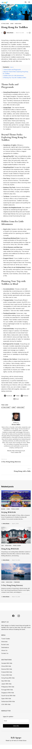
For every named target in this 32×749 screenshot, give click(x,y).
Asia (2, 545)
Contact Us (4, 653)
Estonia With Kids (6, 669)
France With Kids (6, 675)
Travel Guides (15, 509)
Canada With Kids (6, 663)
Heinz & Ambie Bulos (19, 740)
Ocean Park (7, 107)
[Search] (25, 2)
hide (12, 67)
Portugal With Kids (7, 690)
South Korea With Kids (8, 695)
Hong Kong (18, 23)
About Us (4, 650)
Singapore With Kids (7, 692)
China (11, 23)
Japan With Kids (6, 684)
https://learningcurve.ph (18, 450)
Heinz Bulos (10, 32)
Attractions (5, 23)
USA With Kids (5, 704)
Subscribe (16, 726)
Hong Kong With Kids (10, 549)
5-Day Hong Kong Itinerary (12, 585)
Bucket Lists (5, 644)
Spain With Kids (6, 698)
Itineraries (17, 582)
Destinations (5, 647)
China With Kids (6, 666)
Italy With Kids (5, 681)
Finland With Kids (6, 672)
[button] (29, 2)
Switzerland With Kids (8, 701)
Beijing (3, 509)
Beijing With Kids (8, 512)
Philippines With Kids (7, 687)
